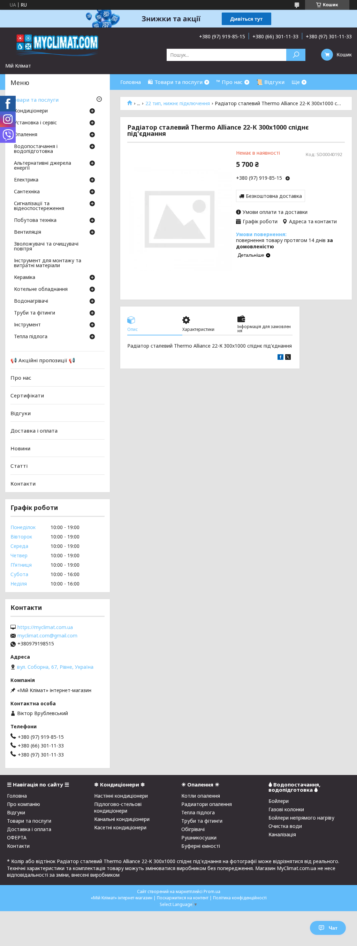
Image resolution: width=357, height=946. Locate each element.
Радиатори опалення (206, 804)
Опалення (25, 135)
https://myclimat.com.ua (45, 627)
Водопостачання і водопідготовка (36, 149)
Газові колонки (286, 809)
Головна (130, 81)
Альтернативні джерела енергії (42, 166)
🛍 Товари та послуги (175, 81)
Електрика (26, 180)
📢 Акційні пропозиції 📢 (42, 360)
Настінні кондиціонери (121, 795)
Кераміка (24, 277)
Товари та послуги (34, 99)
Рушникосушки (199, 837)
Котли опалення (200, 795)
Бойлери (278, 801)
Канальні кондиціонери (122, 819)
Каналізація (282, 834)
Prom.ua (212, 891)
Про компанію (23, 804)
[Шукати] (295, 55)
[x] (288, 358)
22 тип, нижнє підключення (177, 103)
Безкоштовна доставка (274, 196)
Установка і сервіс (35, 123)
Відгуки (20, 412)
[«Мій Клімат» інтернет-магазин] (57, 45)
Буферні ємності (200, 846)
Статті (19, 465)
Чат (333, 928)
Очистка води (285, 826)
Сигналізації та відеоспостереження (39, 206)
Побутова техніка (35, 220)
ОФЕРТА (16, 837)
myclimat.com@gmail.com (47, 636)
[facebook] (280, 358)
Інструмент (27, 325)
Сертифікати (27, 395)
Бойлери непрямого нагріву (301, 817)
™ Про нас (229, 81)
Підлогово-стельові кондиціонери (118, 807)
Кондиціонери (31, 111)
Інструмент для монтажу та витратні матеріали (47, 263)
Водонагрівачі (31, 301)
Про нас (20, 377)
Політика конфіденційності (240, 898)
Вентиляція (27, 232)
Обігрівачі (193, 829)
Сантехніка (27, 192)
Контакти (23, 483)
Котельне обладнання (41, 289)
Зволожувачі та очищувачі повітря (46, 246)
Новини (20, 448)
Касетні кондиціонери (120, 827)
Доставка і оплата (34, 430)
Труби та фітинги (34, 313)
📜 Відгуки (270, 81)
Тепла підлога (30, 337)
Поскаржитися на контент (182, 898)
